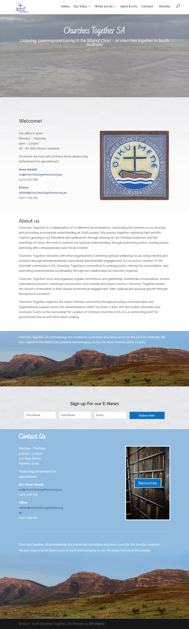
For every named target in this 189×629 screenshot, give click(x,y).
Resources (147, 483)
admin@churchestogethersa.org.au (43, 192)
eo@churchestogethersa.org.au (40, 174)
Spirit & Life (128, 6)
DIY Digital (96, 623)
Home (65, 6)
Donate (164, 6)
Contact (147, 6)
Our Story (80, 6)
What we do (104, 6)
